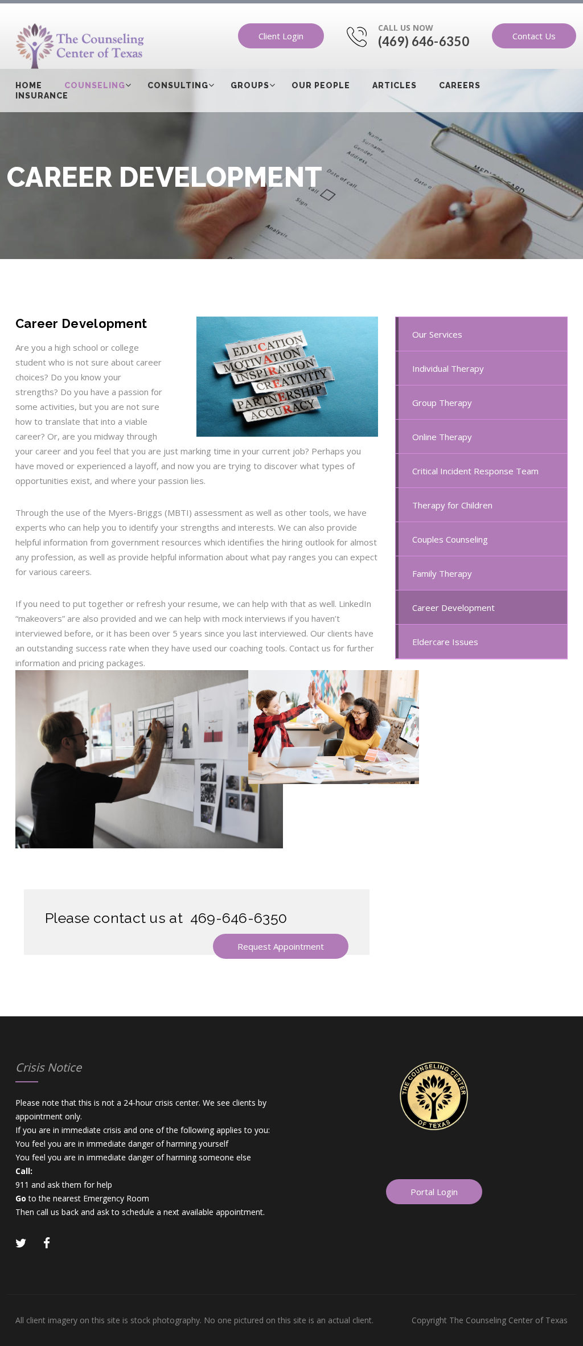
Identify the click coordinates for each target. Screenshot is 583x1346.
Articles (394, 85)
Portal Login (434, 1191)
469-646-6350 (239, 917)
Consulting (177, 85)
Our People (321, 85)
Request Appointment (280, 946)
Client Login (280, 36)
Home (28, 85)
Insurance (41, 95)
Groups (250, 85)
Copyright (490, 1320)
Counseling (94, 85)
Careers (460, 85)
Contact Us (534, 36)
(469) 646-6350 (423, 41)
